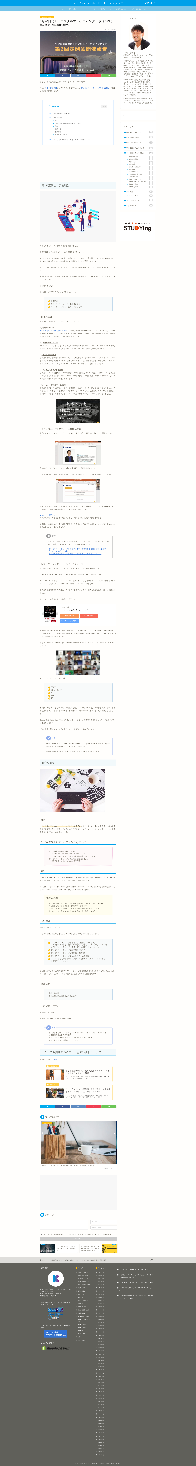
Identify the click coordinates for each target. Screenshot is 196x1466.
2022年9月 (101, 1344)
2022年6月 (101, 1354)
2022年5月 (101, 1357)
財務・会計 (140, 162)
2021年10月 (101, 1379)
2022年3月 (101, 1363)
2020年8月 (101, 1423)
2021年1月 (101, 1407)
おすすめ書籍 (138, 205)
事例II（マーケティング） (140, 182)
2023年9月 (101, 1306)
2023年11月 (101, 1300)
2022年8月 (101, 1347)
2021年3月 (101, 1401)
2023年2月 (101, 1328)
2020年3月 (101, 1439)
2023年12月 (101, 1297)
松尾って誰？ (73, 9)
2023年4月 (101, 1322)
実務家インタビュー (139, 132)
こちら (54, 1059)
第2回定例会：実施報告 (62, 113)
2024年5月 (101, 1281)
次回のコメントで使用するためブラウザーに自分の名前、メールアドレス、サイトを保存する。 (77, 1234)
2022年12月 (101, 1335)
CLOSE (104, 106)
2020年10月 (101, 1417)
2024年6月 (101, 1278)
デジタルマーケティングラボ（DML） (95, 88)
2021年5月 (101, 1395)
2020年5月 (101, 1433)
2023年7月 (101, 1313)
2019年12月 (101, 1448)
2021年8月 (101, 1385)
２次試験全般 (140, 177)
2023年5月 (101, 1319)
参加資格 (58, 132)
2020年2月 (101, 1442)
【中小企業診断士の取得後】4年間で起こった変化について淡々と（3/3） (137, 1297)
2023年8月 (101, 1310)
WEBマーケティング (56, 9)
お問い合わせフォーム (138, 9)
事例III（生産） (140, 184)
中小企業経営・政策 (140, 174)
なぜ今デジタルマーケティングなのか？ (68, 123)
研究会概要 (58, 117)
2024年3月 (101, 1287)
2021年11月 (101, 1376)
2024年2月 (101, 1291)
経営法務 (140, 169)
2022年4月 (101, 1360)
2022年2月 (101, 1366)
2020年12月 (101, 1410)
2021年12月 (101, 1373)
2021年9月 (101, 1382)
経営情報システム (140, 172)
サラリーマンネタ (138, 200)
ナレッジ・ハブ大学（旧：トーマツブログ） (98, 3)
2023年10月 (101, 1303)
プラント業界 (140, 195)
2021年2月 (101, 1404)
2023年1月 (101, 1332)
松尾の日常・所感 (139, 137)
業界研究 (139, 192)
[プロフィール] (138, 36)
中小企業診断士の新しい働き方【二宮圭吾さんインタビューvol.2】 (75, 554)
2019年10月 (101, 1455)
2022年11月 (101, 1338)
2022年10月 (101, 1341)
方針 (56, 126)
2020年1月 (101, 1445)
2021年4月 (101, 1398)
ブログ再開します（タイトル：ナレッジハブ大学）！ (137, 1282)
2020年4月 (101, 1436)
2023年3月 (101, 1325)
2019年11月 (101, 1451)
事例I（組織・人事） (140, 179)
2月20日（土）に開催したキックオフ (54, 330)
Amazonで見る (69, 615)
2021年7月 (101, 1388)
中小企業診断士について (47, 17)
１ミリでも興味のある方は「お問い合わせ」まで (72, 140)
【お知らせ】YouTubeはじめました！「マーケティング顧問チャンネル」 (137, 1276)
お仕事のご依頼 (121, 9)
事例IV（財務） (140, 187)
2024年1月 (101, 1294)
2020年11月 (101, 1414)
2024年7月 (101, 1275)
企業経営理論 (140, 159)
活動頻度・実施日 (61, 134)
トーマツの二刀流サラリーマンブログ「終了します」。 (136, 1289)
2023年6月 (101, 1316)
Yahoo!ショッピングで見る (69, 621)
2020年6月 (101, 1429)
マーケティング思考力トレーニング (74, 610)
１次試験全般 (140, 157)
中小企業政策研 (51, 88)
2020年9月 (101, 1420)
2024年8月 (101, 1272)
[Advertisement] (78, 163)
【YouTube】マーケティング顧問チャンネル (96, 9)
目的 (56, 121)
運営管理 (140, 164)
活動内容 (58, 129)
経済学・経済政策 (140, 167)
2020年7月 (101, 1426)
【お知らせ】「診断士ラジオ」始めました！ (134, 1269)
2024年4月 (101, 1284)
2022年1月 (101, 1369)
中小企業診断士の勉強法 (139, 153)
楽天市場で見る (89, 615)
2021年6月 (101, 1391)
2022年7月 (101, 1351)
